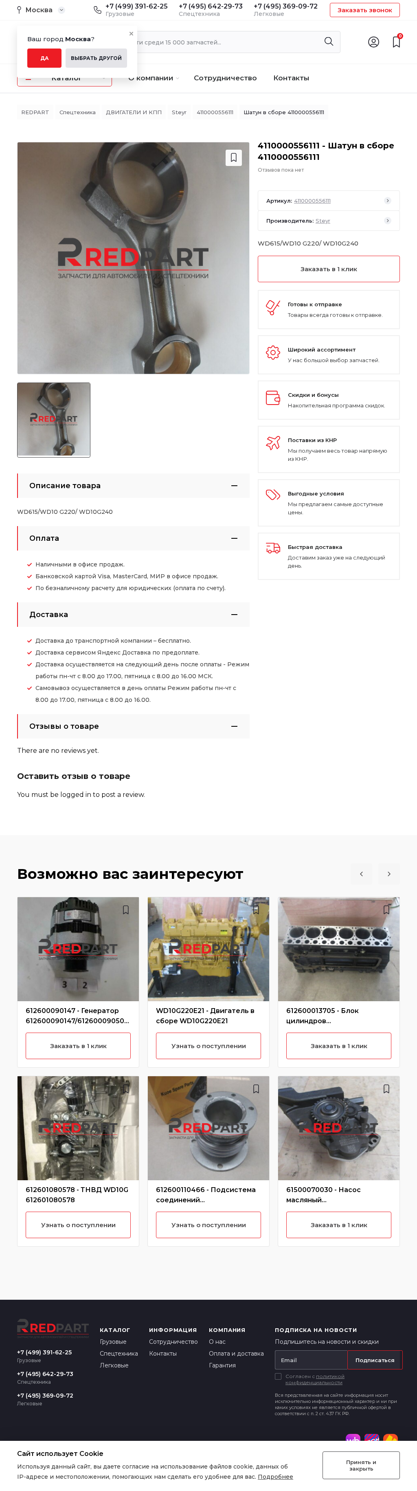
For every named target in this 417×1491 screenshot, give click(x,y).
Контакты (291, 78)
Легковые (114, 1365)
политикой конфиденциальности (315, 1379)
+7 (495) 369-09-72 (286, 6)
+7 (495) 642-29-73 (211, 6)
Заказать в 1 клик (329, 269)
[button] (361, 874)
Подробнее (275, 1476)
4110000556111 (215, 112)
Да (44, 58)
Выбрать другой (96, 58)
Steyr (179, 112)
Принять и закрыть (361, 1465)
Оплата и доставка (236, 1353)
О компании (150, 78)
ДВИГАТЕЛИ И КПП (134, 112)
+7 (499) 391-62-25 (136, 6)
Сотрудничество (225, 78)
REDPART (35, 112)
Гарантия (222, 1365)
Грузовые (113, 1341)
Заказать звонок (365, 10)
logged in (75, 795)
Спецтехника (77, 112)
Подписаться (375, 1360)
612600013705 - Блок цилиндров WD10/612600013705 (322, 1021)
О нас (217, 1341)
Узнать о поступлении (78, 1225)
